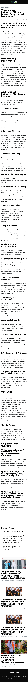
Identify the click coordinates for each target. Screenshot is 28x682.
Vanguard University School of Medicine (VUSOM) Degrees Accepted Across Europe (14, 532)
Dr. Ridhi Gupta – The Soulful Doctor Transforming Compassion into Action (12, 543)
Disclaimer (18, 676)
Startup (13, 676)
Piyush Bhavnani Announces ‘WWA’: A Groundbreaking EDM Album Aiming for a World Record (13, 547)
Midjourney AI (6, 8)
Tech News (8, 676)
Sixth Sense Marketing (19, 678)
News (3, 676)
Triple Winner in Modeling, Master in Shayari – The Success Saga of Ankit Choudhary (14, 535)
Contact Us (23, 676)
